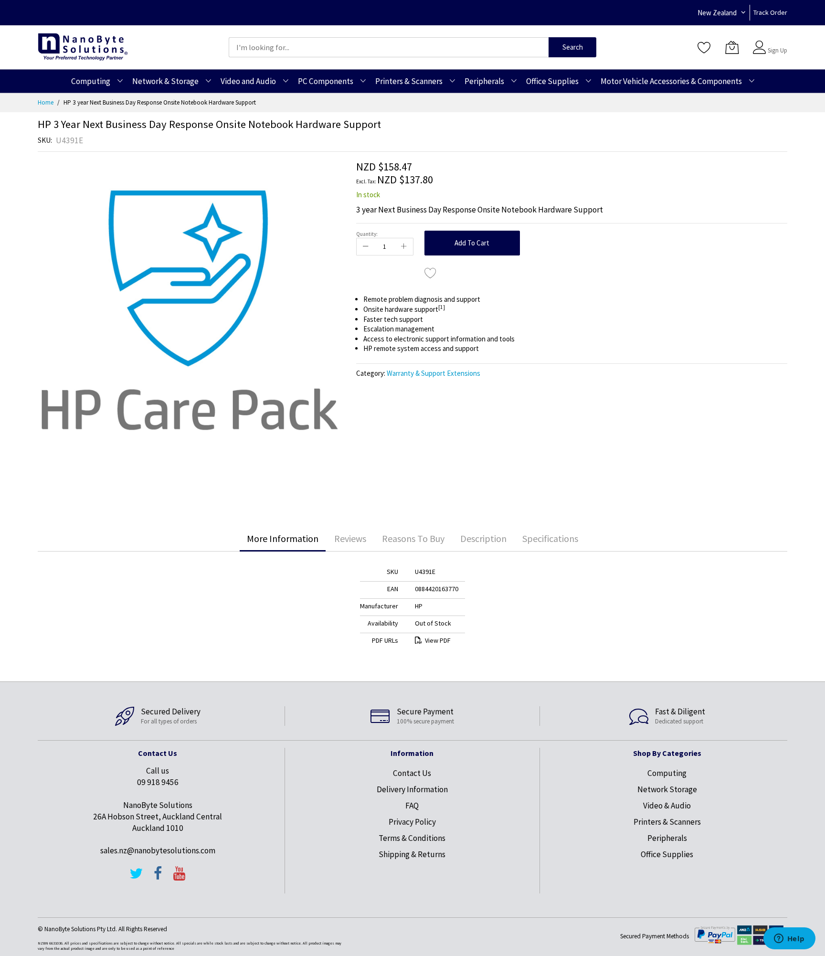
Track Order (770, 12)
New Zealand (717, 12)
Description (483, 538)
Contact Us (412, 773)
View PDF (438, 640)
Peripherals (667, 838)
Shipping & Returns (412, 854)
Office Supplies (667, 854)
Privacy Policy (412, 822)
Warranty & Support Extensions (433, 373)
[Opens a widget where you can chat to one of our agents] (789, 939)
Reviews (350, 538)
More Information (282, 538)
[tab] (283, 539)
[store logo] (83, 47)
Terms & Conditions (412, 838)
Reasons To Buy (413, 538)
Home (45, 102)
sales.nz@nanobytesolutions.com (157, 850)
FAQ (412, 805)
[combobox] (389, 47)
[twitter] (136, 877)
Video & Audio (667, 805)
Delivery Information (412, 789)
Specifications (550, 538)
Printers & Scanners (667, 822)
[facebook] (158, 877)
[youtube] (179, 877)
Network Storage (667, 789)
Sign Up (777, 50)
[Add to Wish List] (430, 272)
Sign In (776, 43)
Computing (667, 773)
